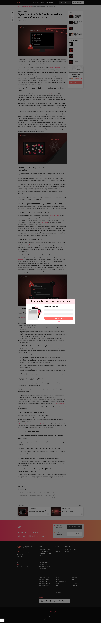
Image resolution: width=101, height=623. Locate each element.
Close (59, 321)
